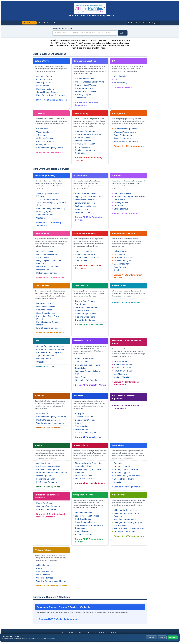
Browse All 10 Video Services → (129, 536)
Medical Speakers (44, 476)
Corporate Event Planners (86, 131)
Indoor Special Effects (85, 478)
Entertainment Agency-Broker (49, 148)
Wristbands (41, 218)
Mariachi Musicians (122, 377)
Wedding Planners (44, 578)
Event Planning (80, 113)
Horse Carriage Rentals (85, 522)
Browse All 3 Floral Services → (128, 302)
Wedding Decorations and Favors (51, 581)
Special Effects (80, 445)
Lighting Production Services (88, 196)
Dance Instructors (122, 264)
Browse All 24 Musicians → (88, 437)
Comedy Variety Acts (123, 261)
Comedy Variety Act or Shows (127, 476)
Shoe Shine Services (45, 313)
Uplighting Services (45, 270)
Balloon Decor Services (46, 273)
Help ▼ (56, 23)
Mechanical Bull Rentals (86, 380)
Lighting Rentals (121, 202)
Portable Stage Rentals (85, 314)
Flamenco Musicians (123, 364)
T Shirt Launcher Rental (47, 199)
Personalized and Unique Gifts (50, 352)
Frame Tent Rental (44, 503)
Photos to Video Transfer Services (129, 528)
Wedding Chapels (83, 94)
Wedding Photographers (125, 132)
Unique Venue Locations (86, 88)
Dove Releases (43, 575)
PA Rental (118, 206)
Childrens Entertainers (46, 138)
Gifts (37, 341)
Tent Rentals (80, 304)
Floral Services (119, 286)
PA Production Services (85, 206)
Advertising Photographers (126, 141)
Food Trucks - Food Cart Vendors (51, 95)
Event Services (42, 286)
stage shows (118, 445)
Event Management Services (88, 134)
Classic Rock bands (45, 141)
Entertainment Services (84, 233)
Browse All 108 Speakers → (49, 487)
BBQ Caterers (42, 86)
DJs (115, 79)
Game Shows (81, 261)
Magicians (118, 482)
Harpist (78, 423)
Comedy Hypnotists (122, 466)
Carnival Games (82, 362)
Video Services (119, 495)
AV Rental (117, 176)
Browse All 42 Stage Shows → (128, 487)
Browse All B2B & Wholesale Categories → (59, 619)
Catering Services (43, 61)
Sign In (138, 23)
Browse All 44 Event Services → (51, 333)
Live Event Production (85, 203)
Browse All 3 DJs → (123, 87)
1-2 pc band (41, 135)
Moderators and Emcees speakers (51, 473)
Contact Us (114, 633)
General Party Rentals (85, 301)
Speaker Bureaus (44, 463)
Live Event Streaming (84, 212)
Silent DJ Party (120, 82)
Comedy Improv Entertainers (126, 469)
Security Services (44, 310)
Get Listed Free (104, 633)
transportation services (84, 495)
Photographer (118, 113)
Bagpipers (79, 413)
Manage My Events (44, 23)
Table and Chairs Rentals (86, 307)
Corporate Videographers (125, 531)
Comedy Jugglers (122, 473)
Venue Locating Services (86, 91)
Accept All (172, 637)
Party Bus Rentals (83, 519)
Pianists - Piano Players (85, 432)
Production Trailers (44, 303)
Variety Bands (42, 132)
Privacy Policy (51, 638)
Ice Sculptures (42, 257)
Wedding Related (43, 550)
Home (64, 633)
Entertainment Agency (85, 420)
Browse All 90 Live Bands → (49, 152)
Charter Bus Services (84, 531)
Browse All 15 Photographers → (129, 146)
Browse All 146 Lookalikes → (50, 428)
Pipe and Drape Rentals (86, 317)
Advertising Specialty (45, 176)
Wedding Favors (43, 359)
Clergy (39, 568)
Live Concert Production (86, 200)
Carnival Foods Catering (47, 92)
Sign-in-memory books (46, 356)
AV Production (80, 176)
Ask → (122, 33)
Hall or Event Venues (84, 79)
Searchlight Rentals (84, 310)
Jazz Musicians (82, 426)
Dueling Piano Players (124, 479)
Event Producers (82, 147)
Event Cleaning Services (47, 328)
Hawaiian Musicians (123, 371)
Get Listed (146, 23)
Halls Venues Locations (84, 61)
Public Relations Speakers (48, 466)
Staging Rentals (121, 209)
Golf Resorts (80, 98)
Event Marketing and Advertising (50, 208)
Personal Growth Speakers (48, 469)
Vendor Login (92, 633)
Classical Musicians (84, 417)
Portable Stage (81, 209)
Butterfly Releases (44, 571)
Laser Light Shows (83, 475)
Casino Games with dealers (87, 257)
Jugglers (118, 270)
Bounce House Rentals (85, 358)
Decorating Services (45, 251)
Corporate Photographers (125, 129)
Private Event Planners (85, 144)
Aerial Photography (122, 138)
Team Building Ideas (84, 251)
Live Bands (40, 113)
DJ (113, 61)
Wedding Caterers (44, 82)
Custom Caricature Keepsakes (50, 346)
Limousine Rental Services (87, 516)
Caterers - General (44, 76)
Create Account (29, 23)
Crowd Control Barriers (85, 320)
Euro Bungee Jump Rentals (87, 365)
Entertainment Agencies (85, 254)
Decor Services (42, 233)
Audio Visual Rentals (123, 193)
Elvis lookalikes (43, 413)
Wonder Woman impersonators (50, 423)
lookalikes (39, 396)
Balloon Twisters (121, 251)
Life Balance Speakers (46, 482)
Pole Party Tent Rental (46, 509)
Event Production (83, 137)
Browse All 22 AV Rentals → (127, 213)
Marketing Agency (44, 211)
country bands (42, 144)
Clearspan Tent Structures (48, 506)
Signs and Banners (45, 215)
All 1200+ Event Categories (77, 633)
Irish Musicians (120, 374)
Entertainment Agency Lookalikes (51, 417)
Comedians (119, 463)
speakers (39, 445)
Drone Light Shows (83, 466)
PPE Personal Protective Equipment (124, 397)
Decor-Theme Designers (47, 254)
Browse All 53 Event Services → (90, 325)
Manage (162, 637)
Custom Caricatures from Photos (51, 349)
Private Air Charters (83, 534)
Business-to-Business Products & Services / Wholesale (63, 607)
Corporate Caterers (45, 79)
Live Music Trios (82, 429)
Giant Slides (80, 368)
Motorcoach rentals (83, 513)
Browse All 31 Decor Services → (51, 277)
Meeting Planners (83, 141)
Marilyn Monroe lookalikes (48, 420)
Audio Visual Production (86, 193)
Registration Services (45, 307)
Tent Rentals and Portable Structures (47, 496)
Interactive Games (82, 341)
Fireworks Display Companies (88, 463)
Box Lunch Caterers (45, 89)
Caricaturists (119, 254)
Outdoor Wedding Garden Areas (89, 82)
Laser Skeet (80, 377)
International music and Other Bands (126, 342)
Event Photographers (123, 135)
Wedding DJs (120, 76)
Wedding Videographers (125, 519)
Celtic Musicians (121, 361)
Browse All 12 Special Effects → (90, 483)
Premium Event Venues (85, 85)
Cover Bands (42, 129)
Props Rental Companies (47, 266)
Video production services (125, 510)
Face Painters (120, 267)
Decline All (151, 637)
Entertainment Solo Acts (123, 233)
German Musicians (122, 368)
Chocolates (41, 362)
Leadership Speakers (46, 479)
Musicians (78, 396)
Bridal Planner (42, 565)
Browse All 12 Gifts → (46, 367)
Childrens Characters (123, 257)
